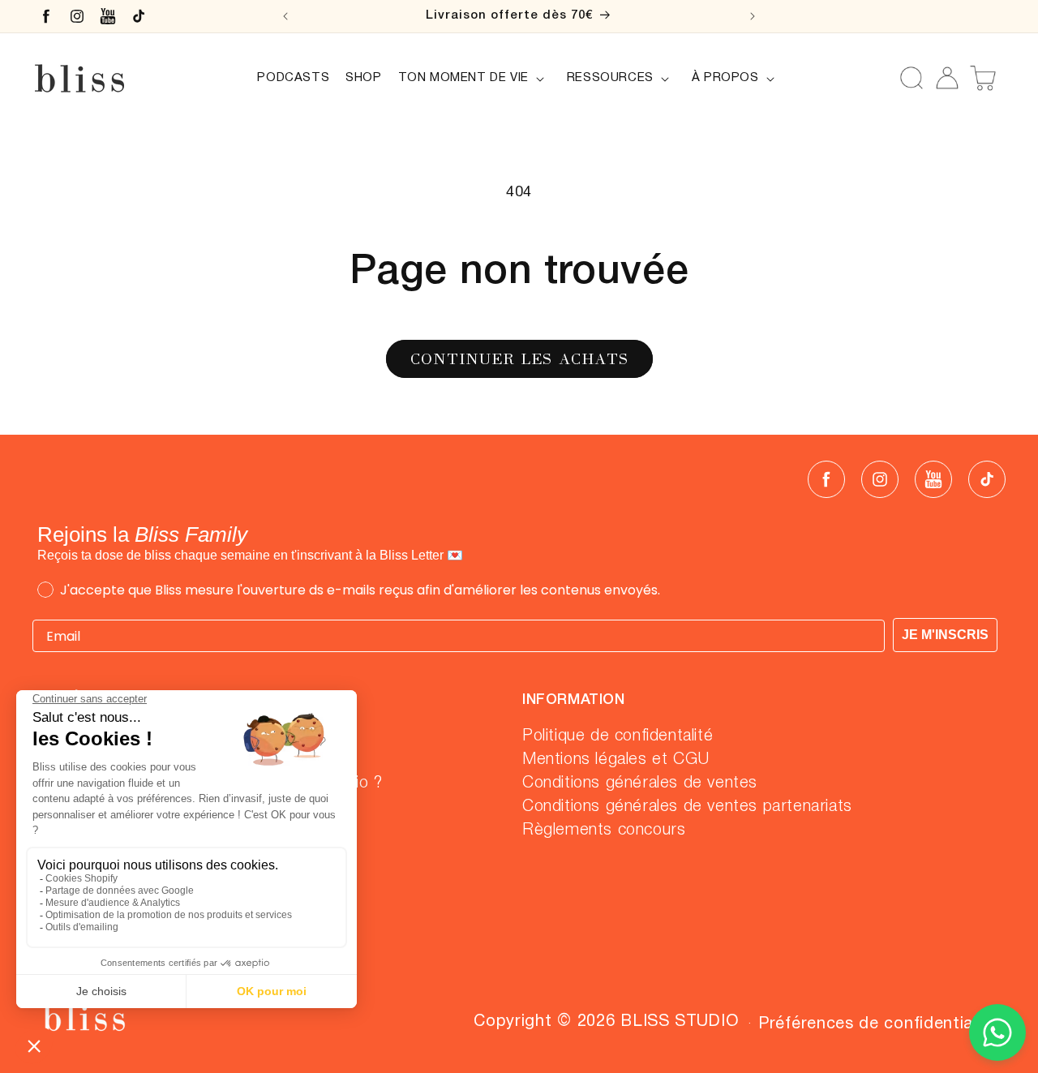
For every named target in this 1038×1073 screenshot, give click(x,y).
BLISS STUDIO (679, 1022)
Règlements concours (603, 831)
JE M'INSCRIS (945, 635)
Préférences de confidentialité (877, 1023)
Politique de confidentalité (617, 737)
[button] (474, 79)
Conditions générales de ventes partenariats (687, 807)
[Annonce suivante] (752, 16)
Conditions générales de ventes (639, 784)
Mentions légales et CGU (616, 760)
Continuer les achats (519, 359)
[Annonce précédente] (285, 16)
